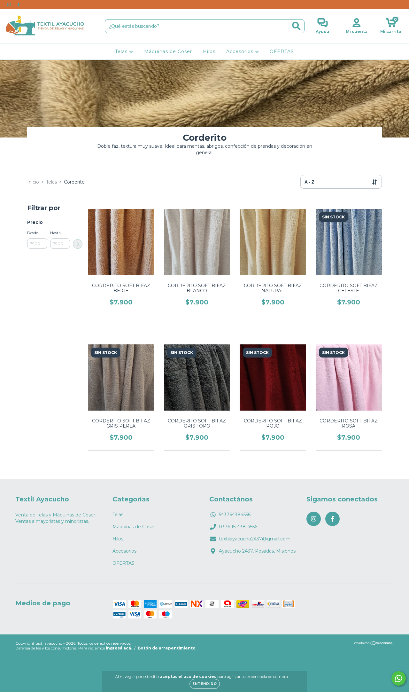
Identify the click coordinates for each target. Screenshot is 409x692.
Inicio (33, 182)
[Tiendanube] (374, 643)
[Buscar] (296, 26)
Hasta (55, 232)
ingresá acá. (119, 648)
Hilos (209, 51)
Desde (32, 232)
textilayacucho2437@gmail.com (254, 539)
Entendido (204, 684)
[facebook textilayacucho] (18, 4)
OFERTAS (282, 51)
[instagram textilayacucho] (9, 4)
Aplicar (77, 244)
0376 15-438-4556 (238, 527)
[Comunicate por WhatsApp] (398, 678)
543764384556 (235, 514)
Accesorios (240, 51)
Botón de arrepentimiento (167, 648)
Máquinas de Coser (168, 51)
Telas (122, 51)
